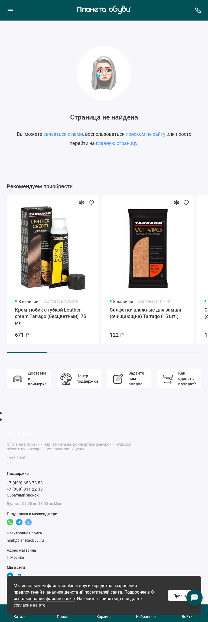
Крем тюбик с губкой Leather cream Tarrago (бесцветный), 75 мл (50, 316)
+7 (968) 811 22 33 (25, 489)
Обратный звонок (23, 495)
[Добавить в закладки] (91, 202)
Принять (181, 595)
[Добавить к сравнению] (81, 202)
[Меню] (10, 10)
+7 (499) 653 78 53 (25, 483)
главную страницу (116, 143)
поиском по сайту (145, 134)
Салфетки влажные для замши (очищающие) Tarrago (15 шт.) (145, 313)
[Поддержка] (198, 10)
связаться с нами (63, 134)
